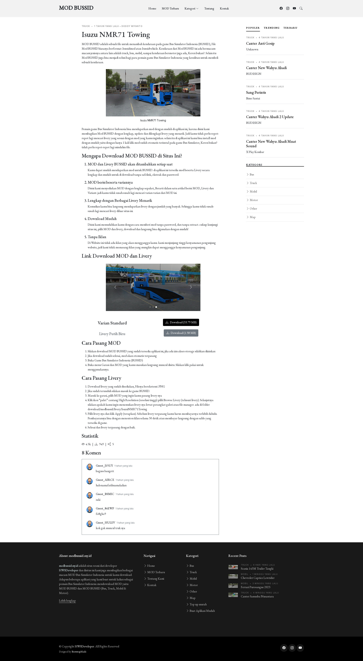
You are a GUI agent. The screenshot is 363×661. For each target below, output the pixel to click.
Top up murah (198, 604)
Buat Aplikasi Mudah (202, 611)
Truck (253, 183)
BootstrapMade (79, 651)
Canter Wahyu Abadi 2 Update (270, 116)
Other (253, 208)
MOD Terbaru (170, 8)
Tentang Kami (155, 579)
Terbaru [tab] (290, 27)
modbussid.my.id (68, 566)
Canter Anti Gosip (260, 43)
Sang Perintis (256, 92)
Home (152, 8)
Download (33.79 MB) (183, 322)
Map (252, 217)
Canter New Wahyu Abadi (266, 67)
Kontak (224, 8)
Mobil (253, 191)
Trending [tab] (272, 27)
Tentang (209, 8)
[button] (191, 287)
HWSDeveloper (68, 570)
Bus (251, 174)
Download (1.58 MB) (183, 333)
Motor (253, 200)
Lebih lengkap (67, 601)
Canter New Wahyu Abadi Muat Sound (271, 143)
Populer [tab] (253, 27)
